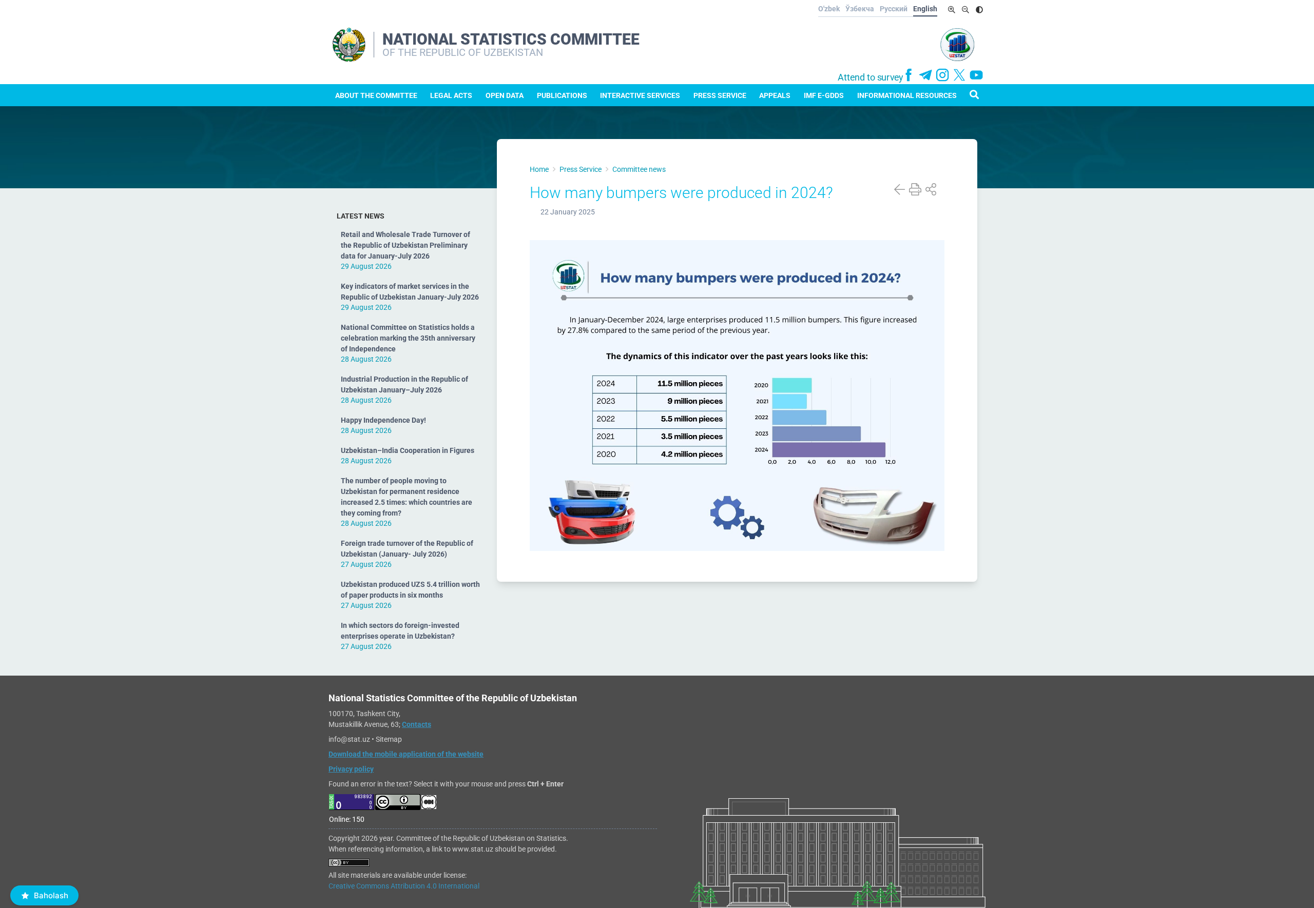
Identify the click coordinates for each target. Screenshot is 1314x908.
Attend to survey (870, 77)
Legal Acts (451, 95)
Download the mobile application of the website (406, 754)
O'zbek (829, 9)
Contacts (416, 724)
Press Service (719, 95)
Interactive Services (640, 95)
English (925, 9)
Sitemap (389, 739)
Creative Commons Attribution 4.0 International (403, 886)
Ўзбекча (859, 9)
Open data (505, 95)
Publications (562, 95)
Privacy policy (351, 769)
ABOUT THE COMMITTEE (376, 95)
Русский (893, 9)
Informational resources (907, 95)
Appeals (774, 95)
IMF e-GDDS (824, 95)
